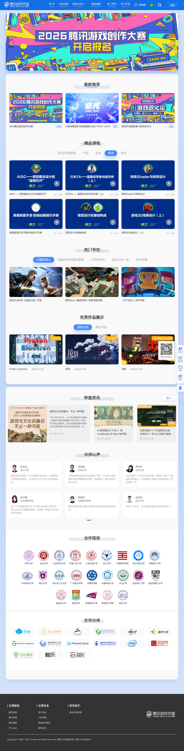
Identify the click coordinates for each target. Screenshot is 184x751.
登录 (172, 5)
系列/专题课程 (67, 153)
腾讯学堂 (13, 717)
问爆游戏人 (44, 259)
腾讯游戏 (13, 712)
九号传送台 (98, 259)
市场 (123, 153)
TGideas (13, 728)
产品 (85, 153)
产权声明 (42, 717)
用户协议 (42, 712)
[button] (89, 67)
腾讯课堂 (13, 723)
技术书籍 (141, 259)
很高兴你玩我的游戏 (71, 259)
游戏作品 (83, 327)
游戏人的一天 (120, 259)
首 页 (52, 5)
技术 (98, 153)
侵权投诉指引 (44, 723)
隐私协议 (42, 728)
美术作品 (101, 327)
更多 (169, 398)
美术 (111, 153)
